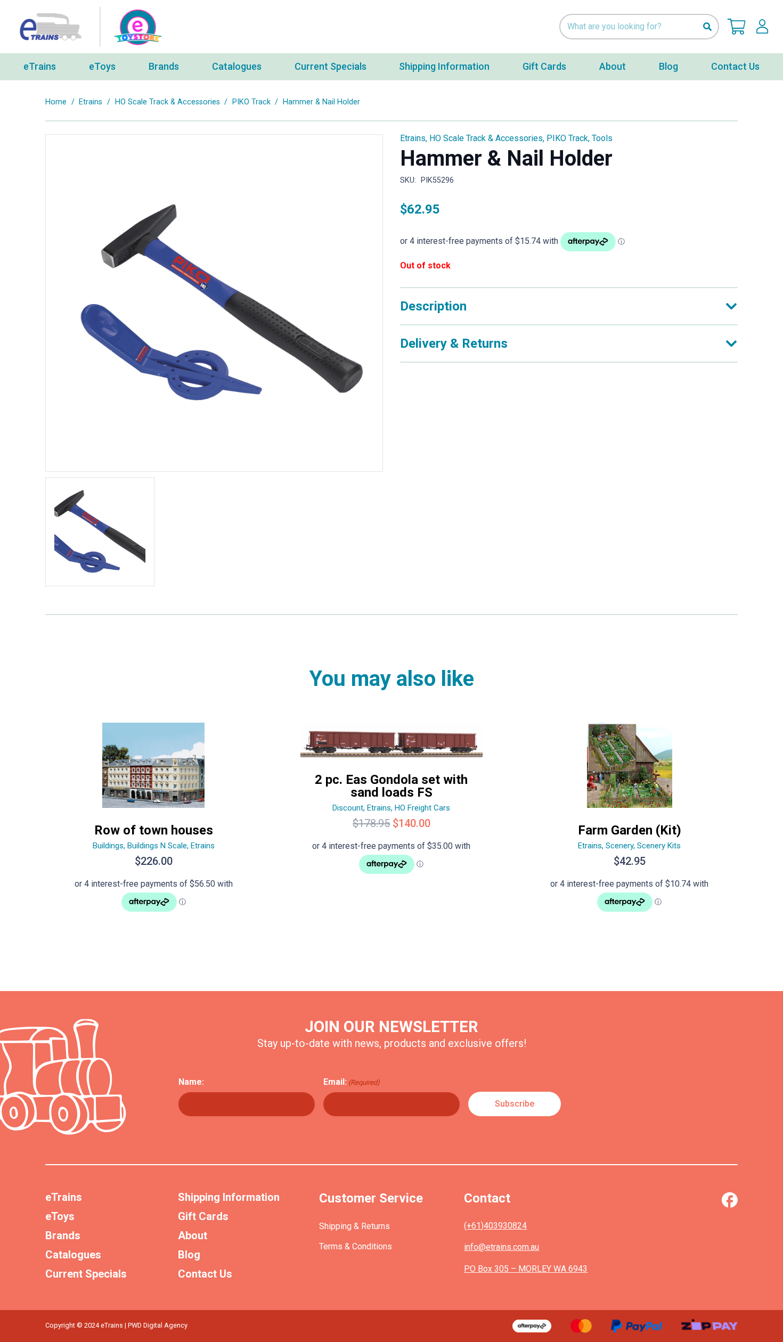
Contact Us (205, 1273)
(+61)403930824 (495, 1226)
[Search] (707, 27)
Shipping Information (229, 1197)
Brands (62, 1235)
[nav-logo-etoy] (88, 27)
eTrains (63, 1197)
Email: (351, 1082)
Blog (189, 1254)
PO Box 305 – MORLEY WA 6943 (526, 1269)
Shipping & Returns (354, 1226)
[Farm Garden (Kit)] (629, 822)
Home (56, 102)
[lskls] (762, 27)
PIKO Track (251, 102)
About (192, 1235)
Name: (191, 1082)
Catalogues (73, 1254)
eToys (60, 1216)
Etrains (90, 102)
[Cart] (736, 26)
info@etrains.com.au (501, 1247)
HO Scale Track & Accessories (167, 102)
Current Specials (86, 1273)
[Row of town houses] (153, 822)
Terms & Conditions (355, 1246)
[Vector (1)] (729, 1200)
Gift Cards (203, 1216)
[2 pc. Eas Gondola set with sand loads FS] (391, 822)
